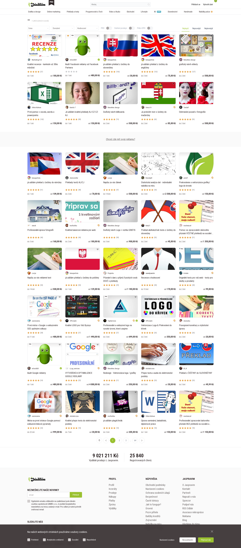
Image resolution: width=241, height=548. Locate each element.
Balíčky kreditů (153, 516)
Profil (111, 485)
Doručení (56, 28)
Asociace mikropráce (193, 512)
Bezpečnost (152, 496)
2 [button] (119, 440)
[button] (106, 440)
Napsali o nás (189, 496)
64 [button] (135, 440)
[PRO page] (51, 3)
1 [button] (112, 440)
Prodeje (113, 492)
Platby (112, 500)
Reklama (186, 516)
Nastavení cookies (155, 488)
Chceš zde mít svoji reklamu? (120, 139)
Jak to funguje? (153, 504)
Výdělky (112, 508)
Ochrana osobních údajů (158, 492)
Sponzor (186, 500)
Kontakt (186, 488)
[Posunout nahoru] (99, 440)
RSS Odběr (187, 508)
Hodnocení (81, 28)
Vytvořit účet (208, 4)
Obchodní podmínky (155, 485)
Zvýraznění (151, 520)
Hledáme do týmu (191, 524)
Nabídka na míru (154, 524)
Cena (30, 28)
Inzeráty (113, 488)
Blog (184, 520)
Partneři (186, 492)
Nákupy (112, 496)
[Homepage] (36, 4)
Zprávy (112, 504)
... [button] (130, 440)
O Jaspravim (188, 485)
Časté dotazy (152, 500)
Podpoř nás (188, 504)
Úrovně (149, 508)
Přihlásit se (195, 4)
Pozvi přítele (152, 512)
